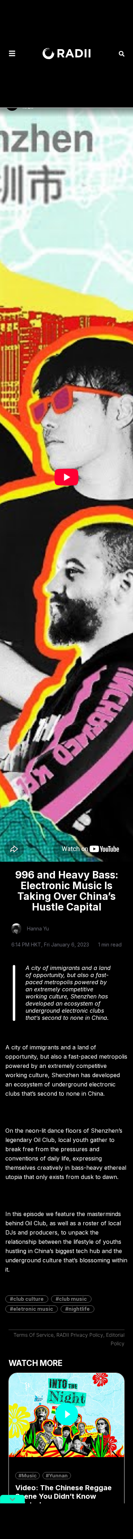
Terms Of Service (33, 1335)
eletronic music (33, 1309)
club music (73, 1299)
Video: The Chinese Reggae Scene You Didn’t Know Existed (63, 1496)
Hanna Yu (38, 928)
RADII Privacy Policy (79, 1335)
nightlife (79, 1309)
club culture (28, 1299)
